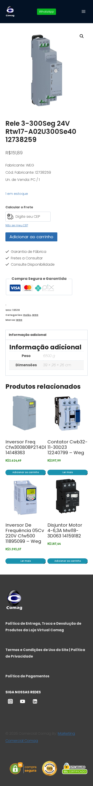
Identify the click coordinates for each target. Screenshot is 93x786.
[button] (82, 36)
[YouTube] (23, 701)
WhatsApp (46, 11)
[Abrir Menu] (83, 11)
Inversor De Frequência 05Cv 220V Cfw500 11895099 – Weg (24, 533)
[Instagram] (10, 701)
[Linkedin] (35, 701)
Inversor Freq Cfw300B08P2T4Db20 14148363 (29, 447)
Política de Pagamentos (27, 676)
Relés (27, 315)
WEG (35, 315)
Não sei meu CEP (16, 225)
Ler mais (68, 472)
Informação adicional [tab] (27, 334)
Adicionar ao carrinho (31, 237)
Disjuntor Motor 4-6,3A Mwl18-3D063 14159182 (64, 530)
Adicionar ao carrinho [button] (25, 472)
